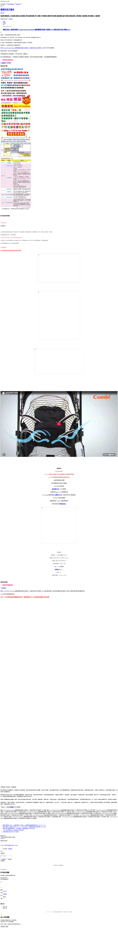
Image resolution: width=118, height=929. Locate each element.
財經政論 (11, 19)
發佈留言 (2, 860)
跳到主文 (2, 12)
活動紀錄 (10, 848)
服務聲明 (70, 911)
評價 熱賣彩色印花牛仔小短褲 (10, 831)
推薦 (12, 807)
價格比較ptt (63, 503)
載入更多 (2, 853)
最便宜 (57, 569)
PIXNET (49, 911)
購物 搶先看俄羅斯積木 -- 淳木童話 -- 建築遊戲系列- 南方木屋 (19, 828)
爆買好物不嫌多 (7, 9)
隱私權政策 (66, 911)
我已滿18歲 (3, 926)
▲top (1, 850)
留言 (12, 845)
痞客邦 (9, 845)
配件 (1, 215)
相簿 (4, 21)
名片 (4, 24)
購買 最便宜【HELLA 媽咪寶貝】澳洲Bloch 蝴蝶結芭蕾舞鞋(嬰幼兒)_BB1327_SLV (24, 825)
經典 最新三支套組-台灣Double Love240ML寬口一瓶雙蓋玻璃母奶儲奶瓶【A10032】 (25, 827)
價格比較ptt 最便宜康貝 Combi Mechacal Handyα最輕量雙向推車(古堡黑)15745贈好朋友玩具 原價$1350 (36, 29)
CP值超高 (3, 63)
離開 (7, 926)
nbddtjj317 (2, 838)
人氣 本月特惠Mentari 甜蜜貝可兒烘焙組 (13, 830)
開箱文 (57, 495)
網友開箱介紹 (55, 489)
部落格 (4, 22)
